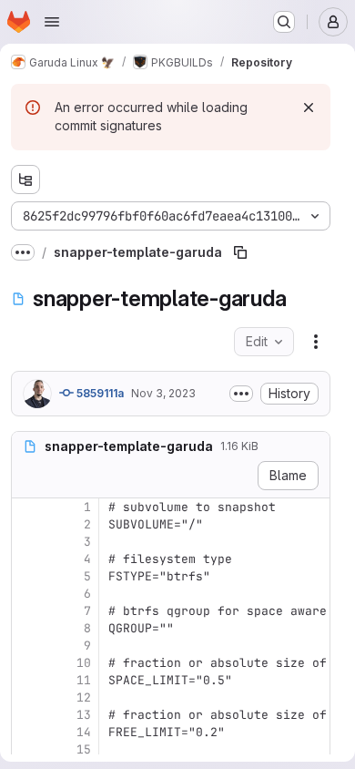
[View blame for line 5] (27, 576)
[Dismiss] (309, 107)
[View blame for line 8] (27, 628)
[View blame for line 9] (27, 645)
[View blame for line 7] (27, 611)
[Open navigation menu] (51, 21)
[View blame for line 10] (27, 663)
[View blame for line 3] (27, 541)
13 (83, 715)
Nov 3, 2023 (163, 393)
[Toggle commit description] (241, 393)
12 (83, 697)
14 (83, 732)
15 (83, 749)
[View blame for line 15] (27, 749)
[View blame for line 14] (27, 732)
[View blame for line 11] (27, 680)
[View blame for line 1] (27, 507)
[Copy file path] (240, 252)
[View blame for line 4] (27, 559)
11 (83, 680)
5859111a (99, 393)
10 (83, 663)
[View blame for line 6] (27, 593)
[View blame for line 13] (27, 714)
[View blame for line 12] (27, 697)
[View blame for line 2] (27, 524)
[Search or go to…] (284, 22)
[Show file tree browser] (25, 179)
